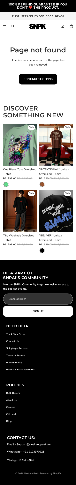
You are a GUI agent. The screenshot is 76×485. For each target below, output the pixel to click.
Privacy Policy (14, 362)
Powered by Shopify (50, 473)
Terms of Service (15, 355)
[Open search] (13, 26)
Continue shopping (38, 79)
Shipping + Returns (16, 348)
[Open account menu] (62, 26)
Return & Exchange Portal (20, 369)
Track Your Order (15, 334)
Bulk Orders (13, 393)
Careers (10, 407)
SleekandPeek (31, 473)
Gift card (11, 414)
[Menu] (4, 26)
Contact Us (12, 341)
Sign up (38, 311)
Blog (8, 421)
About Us (11, 400)
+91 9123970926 (33, 452)
